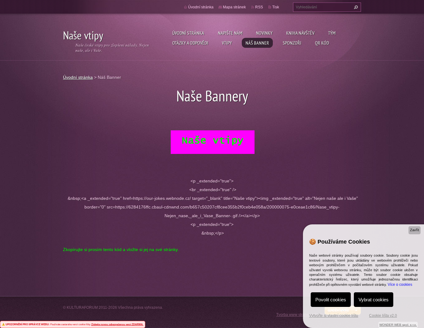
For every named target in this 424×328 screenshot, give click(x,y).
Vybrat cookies (374, 299)
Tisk (275, 7)
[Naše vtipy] (213, 141)
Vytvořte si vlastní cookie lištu (333, 315)
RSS (259, 7)
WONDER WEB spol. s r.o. (398, 324)
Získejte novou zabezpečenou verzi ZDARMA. (117, 324)
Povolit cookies (330, 299)
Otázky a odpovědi (190, 43)
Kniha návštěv (300, 33)
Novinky (264, 33)
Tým (332, 33)
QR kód (322, 43)
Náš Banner (257, 43)
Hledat (355, 7)
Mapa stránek (234, 7)
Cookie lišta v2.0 (383, 315)
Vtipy (227, 43)
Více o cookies (400, 284)
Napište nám (230, 33)
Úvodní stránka (188, 33)
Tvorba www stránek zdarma (300, 314)
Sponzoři (292, 43)
